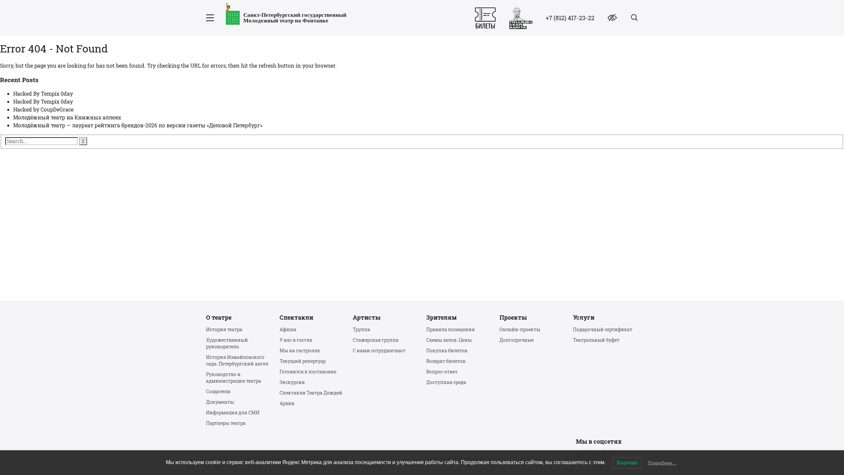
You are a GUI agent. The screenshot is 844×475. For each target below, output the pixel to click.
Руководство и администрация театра (233, 377)
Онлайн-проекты (519, 329)
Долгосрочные (516, 340)
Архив (287, 403)
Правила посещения (450, 329)
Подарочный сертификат (602, 329)
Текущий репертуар (303, 361)
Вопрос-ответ (442, 371)
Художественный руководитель (227, 343)
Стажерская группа (376, 340)
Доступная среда (446, 382)
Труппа (361, 329)
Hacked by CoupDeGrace (43, 109)
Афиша (288, 329)
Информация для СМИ (232, 412)
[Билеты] (485, 18)
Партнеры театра (226, 423)
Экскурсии (292, 382)
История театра (224, 329)
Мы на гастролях (300, 350)
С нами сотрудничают (379, 350)
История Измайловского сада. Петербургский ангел (237, 360)
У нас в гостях (296, 340)
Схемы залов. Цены (449, 340)
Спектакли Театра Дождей (311, 393)
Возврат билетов (446, 361)
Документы (220, 402)
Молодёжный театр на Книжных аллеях (67, 117)
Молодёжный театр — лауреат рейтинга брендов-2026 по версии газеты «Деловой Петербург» (137, 125)
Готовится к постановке (308, 371)
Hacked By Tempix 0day (43, 93)
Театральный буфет (596, 340)
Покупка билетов (446, 350)
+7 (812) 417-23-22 (570, 18)
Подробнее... (662, 462)
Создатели (218, 391)
